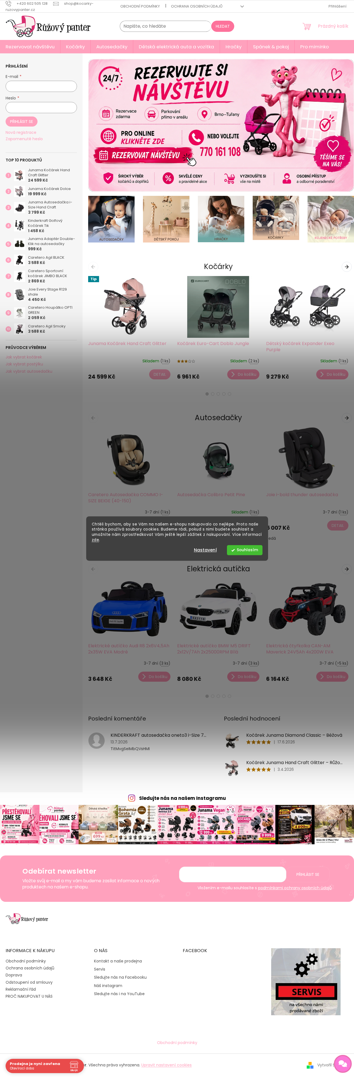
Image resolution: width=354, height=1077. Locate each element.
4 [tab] (224, 394)
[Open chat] (343, 1064)
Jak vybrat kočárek (24, 357)
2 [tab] (212, 394)
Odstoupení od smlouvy (29, 982)
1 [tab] (207, 394)
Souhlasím (247, 550)
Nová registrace (21, 132)
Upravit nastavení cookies (166, 1065)
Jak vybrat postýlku (24, 364)
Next (348, 266)
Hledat (223, 26)
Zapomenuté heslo (24, 139)
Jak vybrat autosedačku (29, 371)
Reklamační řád (21, 989)
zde (95, 540)
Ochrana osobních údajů (196, 6)
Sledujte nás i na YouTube (119, 994)
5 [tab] (229, 394)
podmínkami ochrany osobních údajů (295, 888)
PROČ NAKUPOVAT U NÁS (29, 996)
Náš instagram (108, 985)
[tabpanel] (129, 330)
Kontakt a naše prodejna (118, 961)
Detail (160, 374)
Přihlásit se (21, 121)
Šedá (271, 538)
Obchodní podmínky (140, 6)
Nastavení (205, 550)
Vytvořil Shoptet (332, 1065)
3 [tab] (218, 394)
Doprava (14, 975)
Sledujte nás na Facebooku (120, 977)
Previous (94, 266)
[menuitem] (30, 46)
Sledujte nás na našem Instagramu (182, 798)
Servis (99, 969)
